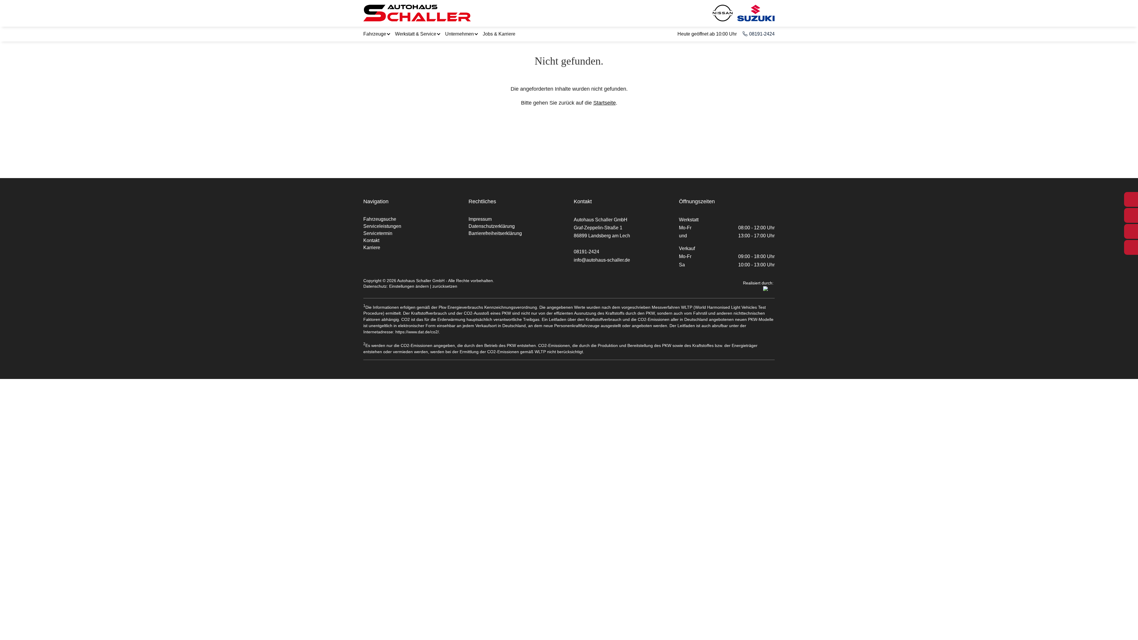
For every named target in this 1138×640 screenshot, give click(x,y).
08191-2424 (762, 33)
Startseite (604, 103)
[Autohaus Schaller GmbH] (417, 13)
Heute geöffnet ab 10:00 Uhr (707, 33)
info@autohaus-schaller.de (602, 260)
